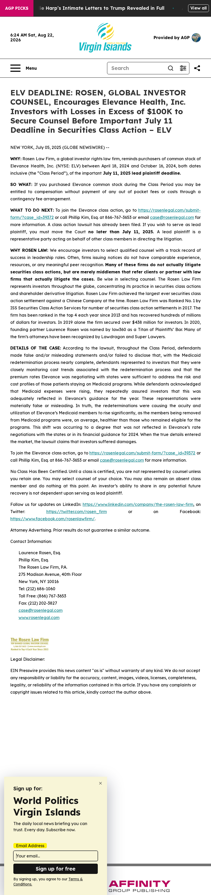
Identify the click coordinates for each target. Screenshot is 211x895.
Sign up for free (55, 868)
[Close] (100, 783)
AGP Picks (16, 8)
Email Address (30, 845)
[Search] (170, 68)
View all (198, 8)
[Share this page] (197, 68)
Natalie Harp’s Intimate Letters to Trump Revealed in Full (95, 8)
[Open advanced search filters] (183, 68)
